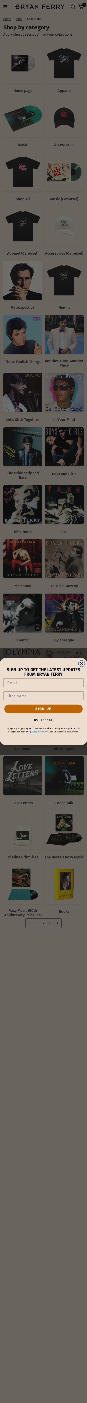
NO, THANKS (43, 719)
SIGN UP (43, 709)
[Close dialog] (81, 663)
